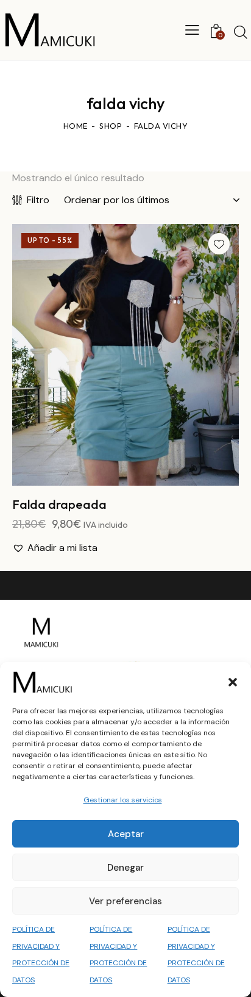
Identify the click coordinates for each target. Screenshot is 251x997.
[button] (233, 682)
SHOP (110, 126)
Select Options (125, 476)
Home (75, 126)
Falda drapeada (59, 504)
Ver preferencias (125, 901)
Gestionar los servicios (122, 800)
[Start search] (241, 32)
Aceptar (126, 834)
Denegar (125, 868)
